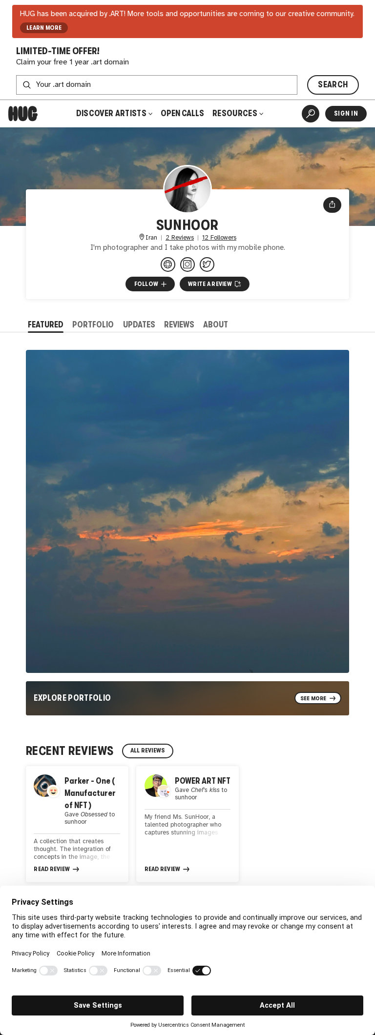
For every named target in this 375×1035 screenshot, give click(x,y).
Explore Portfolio (72, 698)
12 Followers (219, 238)
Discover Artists (111, 113)
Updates (139, 324)
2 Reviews (180, 238)
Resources (235, 113)
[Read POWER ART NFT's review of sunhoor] (187, 824)
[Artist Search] (310, 113)
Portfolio (93, 324)
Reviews (179, 324)
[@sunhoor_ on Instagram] (187, 264)
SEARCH (333, 84)
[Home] (23, 113)
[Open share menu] (332, 205)
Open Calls (182, 113)
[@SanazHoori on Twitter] (207, 264)
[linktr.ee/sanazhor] (168, 264)
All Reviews (147, 750)
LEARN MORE (44, 27)
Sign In (346, 113)
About (215, 324)
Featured (45, 324)
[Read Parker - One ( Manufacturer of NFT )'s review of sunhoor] (77, 824)
